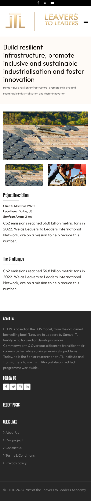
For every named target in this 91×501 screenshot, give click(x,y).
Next (82, 135)
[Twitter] (13, 387)
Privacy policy (16, 463)
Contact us (14, 448)
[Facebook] (6, 387)
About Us (12, 432)
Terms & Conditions (20, 455)
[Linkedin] (27, 387)
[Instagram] (20, 387)
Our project (14, 440)
